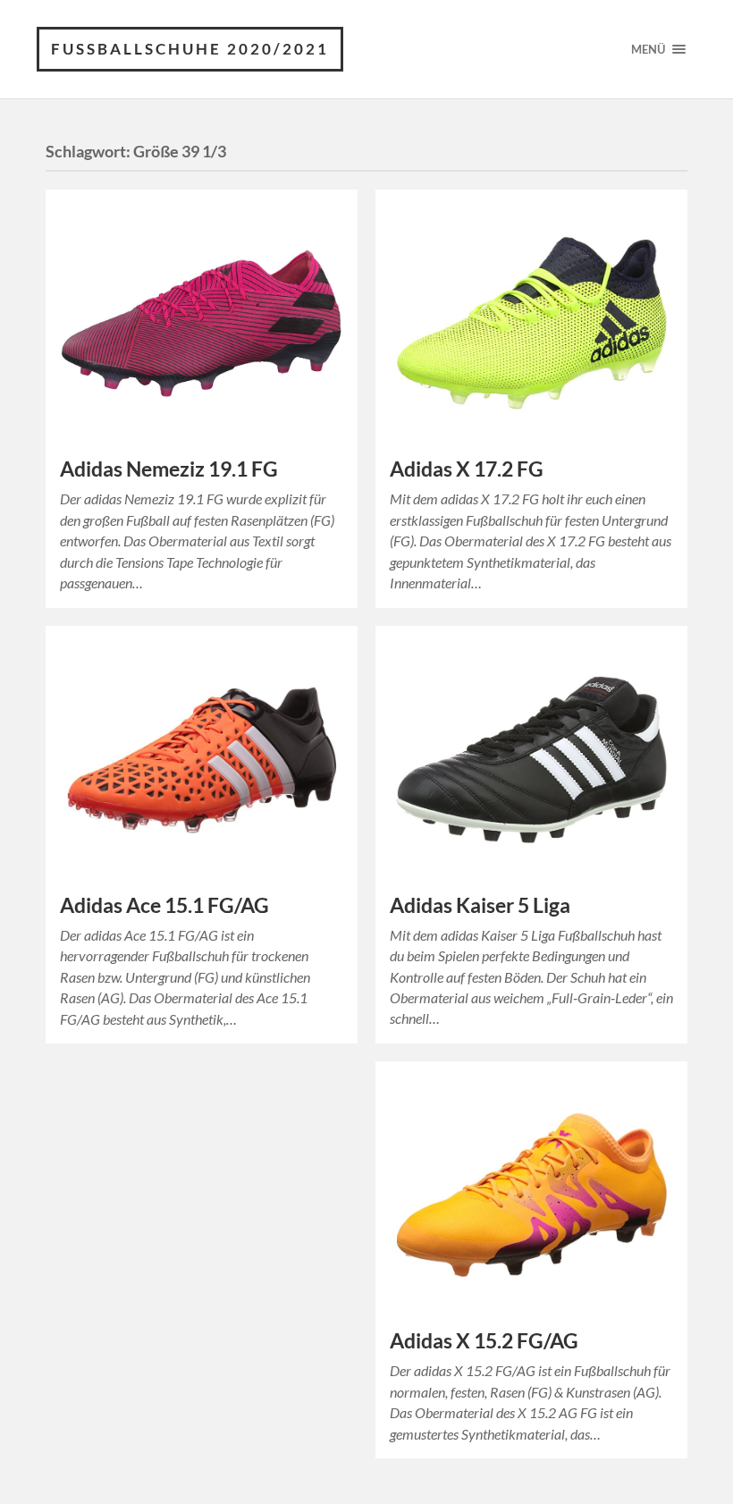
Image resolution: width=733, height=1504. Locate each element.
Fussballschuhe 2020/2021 (190, 48)
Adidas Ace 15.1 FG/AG (164, 905)
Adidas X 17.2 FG (466, 469)
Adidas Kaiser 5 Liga (480, 905)
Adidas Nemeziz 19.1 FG (169, 469)
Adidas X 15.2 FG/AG (484, 1341)
